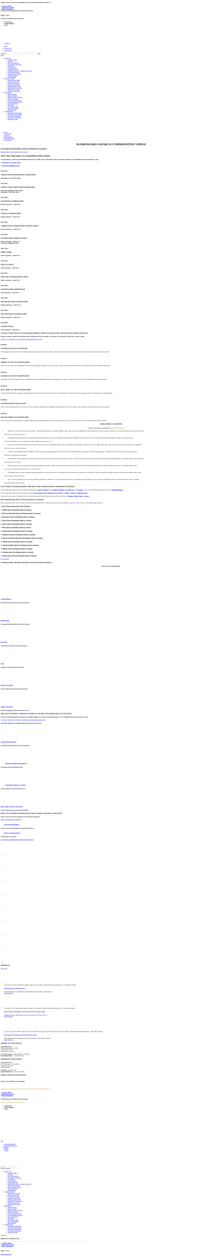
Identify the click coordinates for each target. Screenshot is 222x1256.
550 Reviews (8, 48)
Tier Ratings (11, 66)
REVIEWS (4, 642)
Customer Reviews (13, 69)
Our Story (10, 61)
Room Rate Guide (13, 119)
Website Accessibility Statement (43, 1138)
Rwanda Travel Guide (14, 85)
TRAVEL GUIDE (9, 78)
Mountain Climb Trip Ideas (15, 97)
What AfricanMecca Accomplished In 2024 (14, 988)
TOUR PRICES (8, 111)
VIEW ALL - (4, 968)
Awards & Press (12, 67)
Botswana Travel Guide (14, 86)
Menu (2, 55)
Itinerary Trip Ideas (13, 99)
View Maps (11, 105)
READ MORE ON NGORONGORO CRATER (14, 152)
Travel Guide (7, 134)
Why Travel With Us (13, 63)
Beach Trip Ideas (12, 96)
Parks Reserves (8, 137)
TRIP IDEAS (8, 92)
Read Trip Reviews (13, 103)
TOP (2, 1141)
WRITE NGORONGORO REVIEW (11, 819)
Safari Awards (8, 50)
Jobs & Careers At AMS (14, 74)
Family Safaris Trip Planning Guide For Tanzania (16, 520)
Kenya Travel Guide (13, 81)
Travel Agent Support (13, 72)
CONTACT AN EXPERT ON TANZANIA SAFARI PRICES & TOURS (21, 339)
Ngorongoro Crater (9, 138)
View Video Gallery (13, 108)
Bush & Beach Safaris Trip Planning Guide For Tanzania (20, 555)
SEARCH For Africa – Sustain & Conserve (20, 71)
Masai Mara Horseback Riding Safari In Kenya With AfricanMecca (20, 1035)
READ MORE (5, 559)
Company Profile (12, 60)
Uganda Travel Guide (14, 83)
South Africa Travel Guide (15, 88)
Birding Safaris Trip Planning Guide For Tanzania (17, 541)
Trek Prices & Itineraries (14, 116)
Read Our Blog (12, 110)
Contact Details (12, 77)
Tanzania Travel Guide (14, 80)
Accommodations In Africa (15, 102)
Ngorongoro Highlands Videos (11, 165)
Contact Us (7, 43)
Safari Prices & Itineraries (15, 113)
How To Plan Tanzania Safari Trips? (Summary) (16, 506)
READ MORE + (9, 993)
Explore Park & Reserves (15, 100)
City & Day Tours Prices (14, 117)
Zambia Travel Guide (13, 89)
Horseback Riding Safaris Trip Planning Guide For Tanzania (21, 545)
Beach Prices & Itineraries (15, 114)
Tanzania (6, 135)
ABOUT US (7, 58)
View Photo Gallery (13, 106)
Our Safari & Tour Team (14, 64)
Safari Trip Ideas (12, 94)
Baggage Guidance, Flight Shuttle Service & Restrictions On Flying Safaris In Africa (24, 1011)
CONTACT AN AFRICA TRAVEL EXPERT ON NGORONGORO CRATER (23, 720)
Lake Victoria (58, 493)
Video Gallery (8, 140)
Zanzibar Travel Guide (14, 91)
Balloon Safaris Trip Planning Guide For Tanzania (18, 548)
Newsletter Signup (13, 75)
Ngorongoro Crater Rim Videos (11, 162)
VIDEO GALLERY (7, 707)
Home (6, 46)
